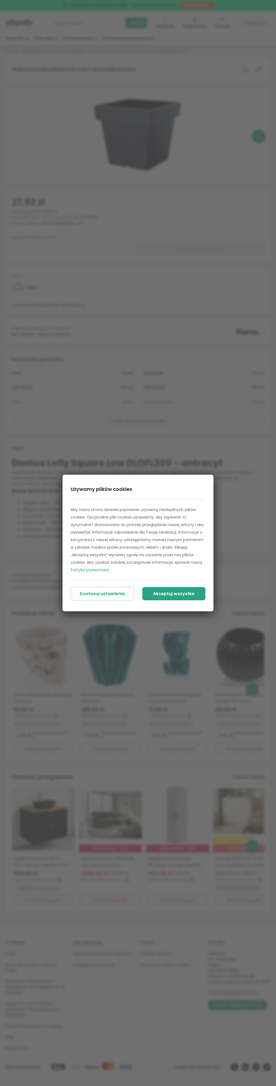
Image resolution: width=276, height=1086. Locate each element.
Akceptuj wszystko (174, 594)
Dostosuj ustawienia (102, 594)
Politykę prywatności (90, 570)
